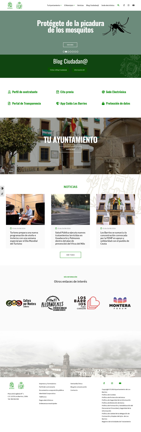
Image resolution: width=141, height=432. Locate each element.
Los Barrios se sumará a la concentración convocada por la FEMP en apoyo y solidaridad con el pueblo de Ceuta (114, 238)
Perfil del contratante (47, 387)
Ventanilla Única (76, 384)
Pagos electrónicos (46, 400)
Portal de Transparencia (26, 103)
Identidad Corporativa (47, 393)
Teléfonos (42, 397)
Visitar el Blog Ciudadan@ (58, 70)
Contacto (74, 390)
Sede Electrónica (116, 91)
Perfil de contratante (24, 91)
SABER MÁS (70, 149)
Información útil (79, 70)
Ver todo (70, 255)
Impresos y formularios (47, 384)
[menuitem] (55, 5)
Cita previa (66, 91)
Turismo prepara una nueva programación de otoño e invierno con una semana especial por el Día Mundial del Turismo (24, 238)
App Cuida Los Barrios (73, 103)
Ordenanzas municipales (48, 403)
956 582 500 (15, 399)
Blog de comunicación (78, 387)
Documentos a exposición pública (51, 390)
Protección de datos (118, 103)
